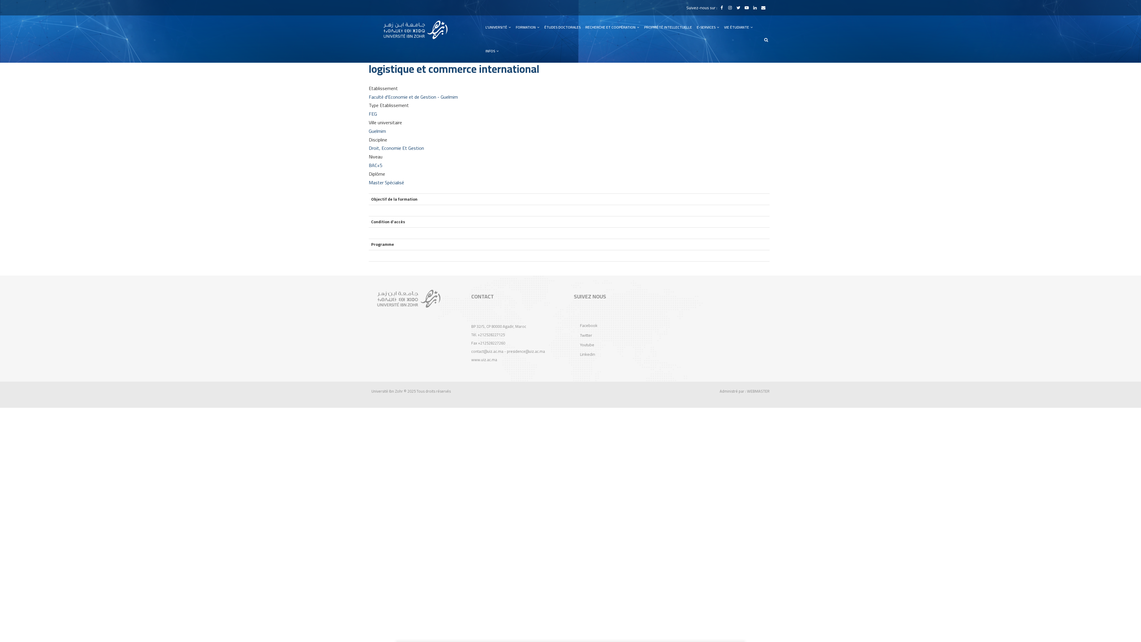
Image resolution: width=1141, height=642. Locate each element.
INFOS (491, 51)
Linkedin (587, 354)
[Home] (415, 29)
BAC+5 (375, 165)
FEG (373, 113)
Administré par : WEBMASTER (745, 391)
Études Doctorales (562, 27)
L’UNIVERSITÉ (497, 27)
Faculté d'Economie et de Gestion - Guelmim (413, 96)
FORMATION (526, 27)
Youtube (587, 345)
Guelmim (377, 131)
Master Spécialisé (386, 182)
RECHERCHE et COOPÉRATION (610, 27)
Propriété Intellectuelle (668, 27)
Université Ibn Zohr (387, 391)
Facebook (589, 325)
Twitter (586, 335)
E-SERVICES (706, 27)
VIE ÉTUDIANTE (737, 27)
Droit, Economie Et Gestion (396, 148)
